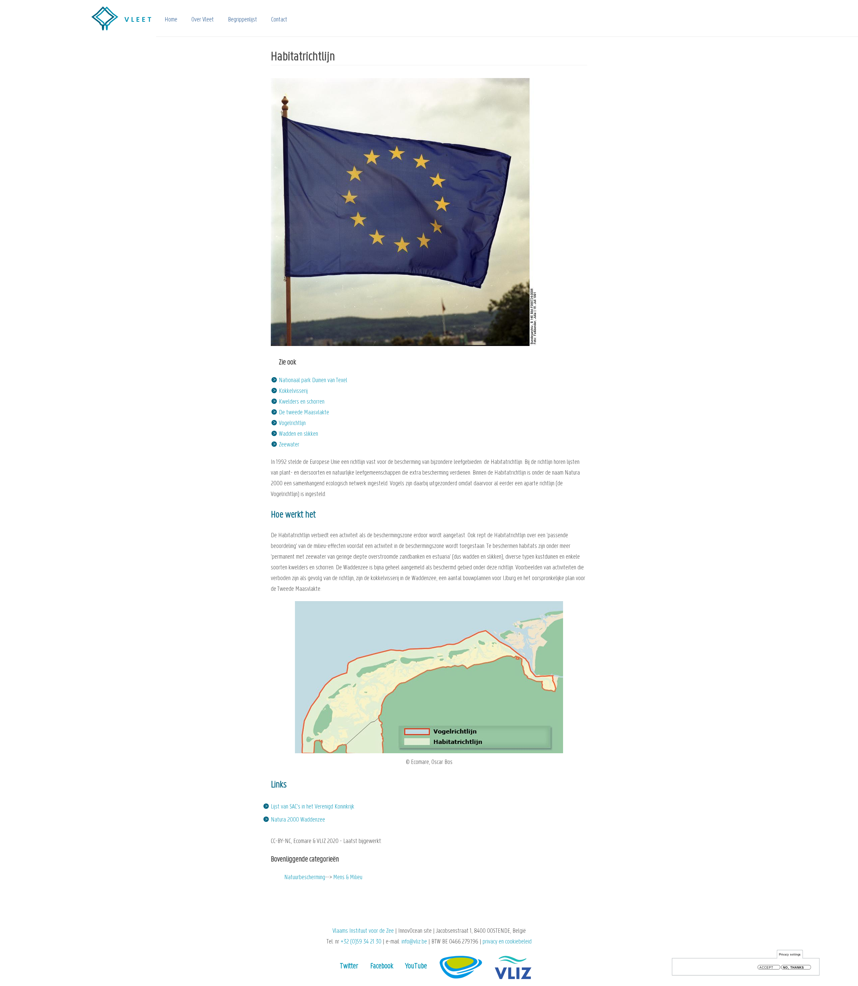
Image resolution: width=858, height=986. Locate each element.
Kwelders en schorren (301, 402)
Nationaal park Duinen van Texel (313, 380)
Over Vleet (202, 20)
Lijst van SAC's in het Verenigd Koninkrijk (312, 807)
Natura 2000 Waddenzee (298, 820)
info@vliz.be (414, 942)
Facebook (381, 966)
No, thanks (793, 967)
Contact (279, 20)
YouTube (416, 966)
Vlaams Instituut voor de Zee (363, 931)
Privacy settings (790, 954)
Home (171, 20)
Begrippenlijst (242, 20)
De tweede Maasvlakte (304, 413)
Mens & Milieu (347, 877)
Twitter (349, 966)
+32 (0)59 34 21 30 (361, 942)
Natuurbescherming (304, 877)
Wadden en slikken (298, 434)
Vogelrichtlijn (292, 423)
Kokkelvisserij (293, 391)
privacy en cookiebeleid (507, 942)
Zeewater (289, 445)
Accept (766, 967)
